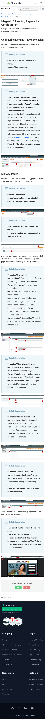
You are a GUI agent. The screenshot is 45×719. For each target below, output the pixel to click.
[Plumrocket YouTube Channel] (32, 708)
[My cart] (40, 3)
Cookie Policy (34, 654)
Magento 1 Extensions (22, 14)
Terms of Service (36, 639)
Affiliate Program (36, 684)
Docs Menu (4, 9)
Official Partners (35, 689)
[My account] (35, 3)
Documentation (8, 689)
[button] (3, 3)
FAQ (4, 684)
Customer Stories (9, 649)
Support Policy (35, 659)
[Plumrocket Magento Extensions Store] (15, 3)
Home (3, 14)
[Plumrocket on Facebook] (12, 708)
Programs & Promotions (12, 654)
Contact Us (7, 664)
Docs (9, 14)
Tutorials (5, 693)
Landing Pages (6, 16)
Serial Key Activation (22, 137)
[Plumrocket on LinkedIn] (25, 708)
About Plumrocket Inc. (11, 644)
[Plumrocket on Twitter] (18, 708)
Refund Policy (34, 649)
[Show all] (43, 9)
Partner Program (36, 679)
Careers (5, 659)
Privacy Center (35, 664)
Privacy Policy (34, 644)
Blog (4, 679)
